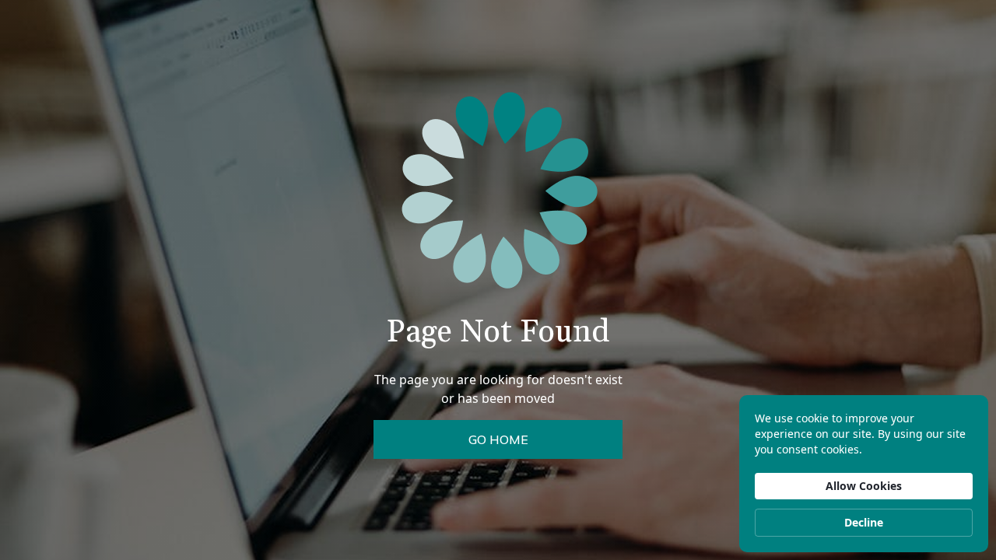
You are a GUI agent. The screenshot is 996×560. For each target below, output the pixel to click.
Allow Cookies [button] (864, 485)
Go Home (498, 439)
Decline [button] (863, 522)
